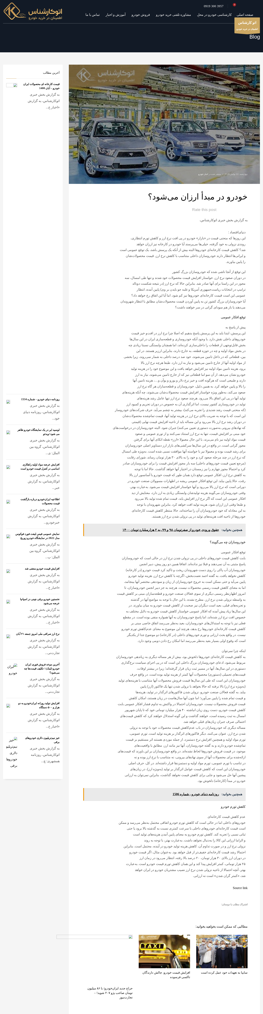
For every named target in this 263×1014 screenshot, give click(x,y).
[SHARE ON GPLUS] (229, 911)
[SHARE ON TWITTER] (243, 911)
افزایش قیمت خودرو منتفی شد (42, 568)
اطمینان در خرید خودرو (247, 25)
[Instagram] (244, 6)
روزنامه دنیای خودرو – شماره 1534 (40, 399)
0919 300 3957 (214, 6)
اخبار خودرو (203, 174)
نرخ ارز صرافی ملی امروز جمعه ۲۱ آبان (38, 633)
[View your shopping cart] (235, 6)
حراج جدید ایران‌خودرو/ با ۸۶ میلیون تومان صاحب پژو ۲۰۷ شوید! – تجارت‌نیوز (110, 993)
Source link (240, 888)
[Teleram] (251, 6)
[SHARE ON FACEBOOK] (236, 911)
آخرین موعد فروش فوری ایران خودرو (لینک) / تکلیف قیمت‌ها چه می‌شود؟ (42, 668)
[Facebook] (257, 6)
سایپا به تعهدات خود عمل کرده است (224, 972)
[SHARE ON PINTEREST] (222, 911)
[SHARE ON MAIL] (215, 911)
